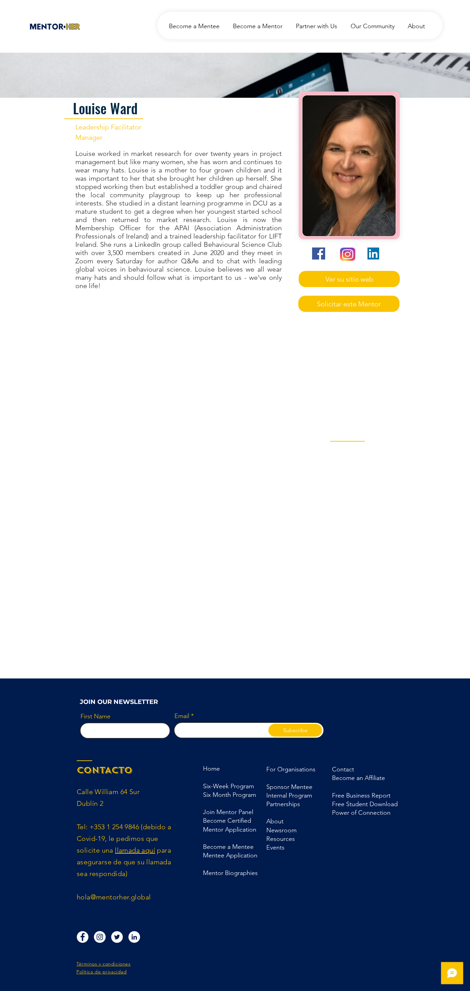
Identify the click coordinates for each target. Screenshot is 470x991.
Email (181, 716)
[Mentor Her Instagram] (100, 937)
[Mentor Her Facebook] (82, 937)
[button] (283, 804)
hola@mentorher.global (114, 897)
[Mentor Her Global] (117, 937)
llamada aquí (135, 850)
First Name (95, 716)
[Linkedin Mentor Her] (134, 937)
